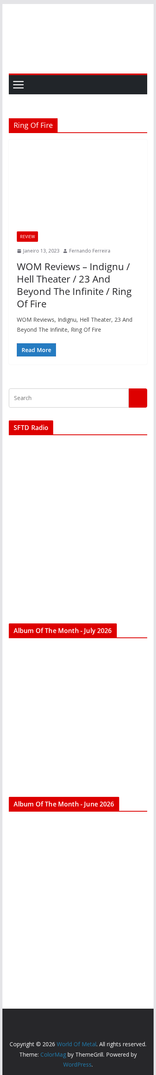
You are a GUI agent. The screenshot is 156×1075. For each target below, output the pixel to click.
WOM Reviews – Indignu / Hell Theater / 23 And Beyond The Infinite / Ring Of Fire (74, 285)
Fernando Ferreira (89, 250)
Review (27, 236)
